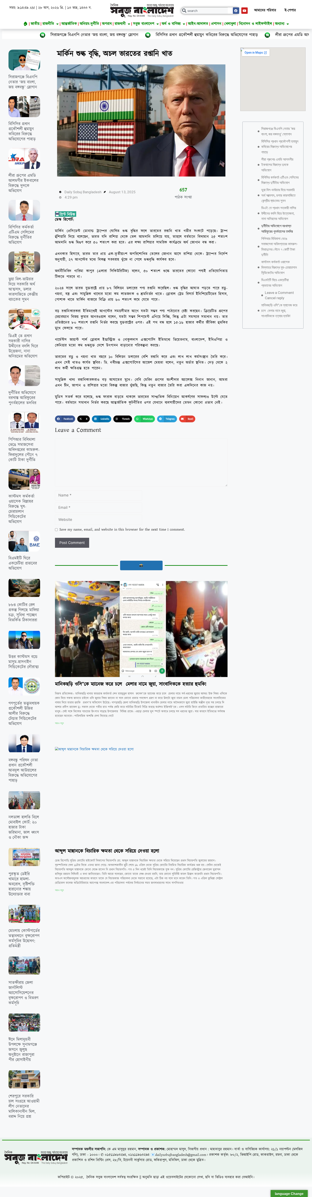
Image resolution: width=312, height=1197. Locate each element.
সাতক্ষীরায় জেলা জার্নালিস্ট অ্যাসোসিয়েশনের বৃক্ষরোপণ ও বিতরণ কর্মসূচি (23, 993)
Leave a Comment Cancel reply (279, 295)
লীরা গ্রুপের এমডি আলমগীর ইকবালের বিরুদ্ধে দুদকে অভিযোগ (256, 35)
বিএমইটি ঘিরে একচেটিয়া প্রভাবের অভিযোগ (22, 563)
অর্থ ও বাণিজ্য (171, 23)
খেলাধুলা (230, 23)
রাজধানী (120, 23)
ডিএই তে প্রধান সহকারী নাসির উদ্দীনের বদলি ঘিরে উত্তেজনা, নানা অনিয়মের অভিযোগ (23, 346)
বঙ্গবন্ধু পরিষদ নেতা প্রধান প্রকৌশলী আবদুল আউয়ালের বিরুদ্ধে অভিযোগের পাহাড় (23, 770)
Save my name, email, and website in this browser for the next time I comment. (122, 529)
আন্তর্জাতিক (69, 23)
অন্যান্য (279, 23)
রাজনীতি (48, 23)
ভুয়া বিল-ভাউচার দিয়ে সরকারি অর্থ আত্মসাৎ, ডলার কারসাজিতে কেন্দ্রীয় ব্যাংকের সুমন (23, 289)
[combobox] (210, 10)
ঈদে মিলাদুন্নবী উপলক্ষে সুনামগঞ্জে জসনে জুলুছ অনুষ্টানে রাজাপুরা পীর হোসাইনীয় (22, 1050)
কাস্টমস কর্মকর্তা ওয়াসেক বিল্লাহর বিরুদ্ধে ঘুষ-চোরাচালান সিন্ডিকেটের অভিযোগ (21, 509)
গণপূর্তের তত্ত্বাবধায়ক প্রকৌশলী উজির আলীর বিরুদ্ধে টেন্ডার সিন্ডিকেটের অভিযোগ (24, 714)
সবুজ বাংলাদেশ (143, 23)
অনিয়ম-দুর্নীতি (89, 23)
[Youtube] (244, 10)
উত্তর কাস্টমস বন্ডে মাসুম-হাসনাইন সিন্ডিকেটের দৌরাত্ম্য (23, 662)
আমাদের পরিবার (265, 10)
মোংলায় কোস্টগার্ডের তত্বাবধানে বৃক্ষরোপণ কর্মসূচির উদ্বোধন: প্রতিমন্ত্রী (24, 938)
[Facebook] (236, 10)
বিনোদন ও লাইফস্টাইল (255, 23)
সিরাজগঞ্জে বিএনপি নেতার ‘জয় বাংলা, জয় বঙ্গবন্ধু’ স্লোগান (22, 82)
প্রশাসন (216, 23)
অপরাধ (107, 23)
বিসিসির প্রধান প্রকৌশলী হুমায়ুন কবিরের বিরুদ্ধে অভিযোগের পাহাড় (140, 35)
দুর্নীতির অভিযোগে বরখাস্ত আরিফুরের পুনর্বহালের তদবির (22, 398)
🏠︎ (25, 23)
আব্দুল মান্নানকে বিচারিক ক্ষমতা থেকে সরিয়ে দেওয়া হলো (107, 851)
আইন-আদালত (198, 23)
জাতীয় (35, 23)
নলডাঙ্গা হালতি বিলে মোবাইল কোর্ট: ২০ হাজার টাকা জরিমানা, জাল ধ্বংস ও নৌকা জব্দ (23, 827)
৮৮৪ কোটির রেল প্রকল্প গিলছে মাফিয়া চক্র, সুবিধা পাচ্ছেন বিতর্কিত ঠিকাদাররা (23, 612)
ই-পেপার (290, 10)
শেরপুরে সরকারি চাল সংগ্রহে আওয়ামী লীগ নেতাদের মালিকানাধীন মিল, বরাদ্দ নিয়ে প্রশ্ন (23, 1106)
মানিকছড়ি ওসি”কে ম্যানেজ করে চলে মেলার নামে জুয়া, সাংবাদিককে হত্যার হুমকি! (131, 684)
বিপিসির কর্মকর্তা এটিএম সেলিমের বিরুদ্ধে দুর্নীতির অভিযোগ (21, 235)
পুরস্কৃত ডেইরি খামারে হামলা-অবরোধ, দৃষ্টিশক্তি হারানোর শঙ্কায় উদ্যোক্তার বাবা (21, 884)
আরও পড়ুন (59, 723)
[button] (65, 419)
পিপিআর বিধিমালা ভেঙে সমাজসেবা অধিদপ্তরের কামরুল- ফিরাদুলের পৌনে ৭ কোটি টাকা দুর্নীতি (24, 450)
